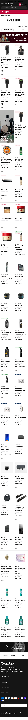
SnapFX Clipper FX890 (19, 60)
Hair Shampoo (5, 388)
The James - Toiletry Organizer (6, 538)
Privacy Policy (4, 712)
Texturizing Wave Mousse (20, 190)
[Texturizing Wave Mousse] (21, 180)
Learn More (20, 1)
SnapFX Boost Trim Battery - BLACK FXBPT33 (21, 94)
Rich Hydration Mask (5, 418)
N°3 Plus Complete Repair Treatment (20, 418)
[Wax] (7, 296)
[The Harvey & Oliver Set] (21, 528)
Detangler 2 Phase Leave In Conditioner (20, 247)
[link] (5, 655)
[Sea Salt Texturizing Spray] (7, 267)
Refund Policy (11, 712)
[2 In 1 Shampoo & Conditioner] (7, 323)
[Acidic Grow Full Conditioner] (7, 620)
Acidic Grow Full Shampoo (20, 630)
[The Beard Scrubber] (7, 498)
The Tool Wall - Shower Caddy (19, 477)
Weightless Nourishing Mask (20, 389)
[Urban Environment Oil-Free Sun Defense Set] (21, 557)
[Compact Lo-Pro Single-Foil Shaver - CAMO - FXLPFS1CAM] (7, 557)
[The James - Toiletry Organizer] (7, 528)
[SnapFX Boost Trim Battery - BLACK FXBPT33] (21, 83)
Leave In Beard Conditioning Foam (20, 333)
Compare (20, 26)
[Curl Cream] (21, 209)
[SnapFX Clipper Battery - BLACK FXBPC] (7, 83)
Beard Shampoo (6, 361)
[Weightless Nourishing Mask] (21, 379)
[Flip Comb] (7, 180)
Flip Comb (4, 189)
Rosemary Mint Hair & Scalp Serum (20, 160)
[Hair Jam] (7, 236)
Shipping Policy (18, 712)
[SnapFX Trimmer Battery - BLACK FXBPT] (7, 50)
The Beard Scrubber (4, 508)
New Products (7, 15)
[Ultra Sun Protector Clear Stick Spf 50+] (7, 437)
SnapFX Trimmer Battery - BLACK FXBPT (6, 61)
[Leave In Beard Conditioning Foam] (21, 323)
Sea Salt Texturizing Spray (6, 277)
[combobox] (14, 7)
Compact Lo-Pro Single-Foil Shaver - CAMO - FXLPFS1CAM (6, 569)
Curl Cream (18, 218)
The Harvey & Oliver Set (19, 538)
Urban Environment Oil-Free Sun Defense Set (20, 569)
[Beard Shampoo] (7, 352)
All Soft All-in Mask (6, 218)
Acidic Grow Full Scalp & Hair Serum (6, 601)
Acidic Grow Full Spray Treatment (20, 601)
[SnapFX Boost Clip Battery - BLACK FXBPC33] (21, 116)
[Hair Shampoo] (7, 379)
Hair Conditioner (20, 361)
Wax (2, 305)
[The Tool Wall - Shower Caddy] (21, 467)
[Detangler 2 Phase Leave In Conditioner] (21, 236)
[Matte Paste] (21, 296)
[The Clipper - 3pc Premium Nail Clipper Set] (21, 498)
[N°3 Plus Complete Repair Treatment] (21, 408)
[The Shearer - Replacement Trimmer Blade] (7, 467)
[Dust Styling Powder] (21, 267)
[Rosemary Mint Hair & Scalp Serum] (21, 150)
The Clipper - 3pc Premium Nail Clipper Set (20, 509)
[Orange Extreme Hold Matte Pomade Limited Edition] (7, 150)
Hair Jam (3, 246)
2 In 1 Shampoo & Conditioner (6, 333)
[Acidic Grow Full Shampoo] (21, 620)
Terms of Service (4, 713)
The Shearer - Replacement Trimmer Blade (5, 478)
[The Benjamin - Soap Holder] (21, 437)
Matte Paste (18, 305)
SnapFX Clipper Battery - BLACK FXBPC (6, 94)
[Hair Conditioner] (21, 352)
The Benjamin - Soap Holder (19, 447)
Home (2, 15)
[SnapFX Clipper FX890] (21, 50)
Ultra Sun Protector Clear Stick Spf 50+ (6, 448)
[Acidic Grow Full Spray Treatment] (21, 591)
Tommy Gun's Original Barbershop (11, 709)
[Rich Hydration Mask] (7, 408)
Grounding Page (12, 713)
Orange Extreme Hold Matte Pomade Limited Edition (6, 161)
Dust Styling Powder (19, 277)
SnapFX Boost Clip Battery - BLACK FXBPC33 (20, 127)
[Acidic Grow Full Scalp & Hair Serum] (7, 591)
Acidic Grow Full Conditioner (6, 630)
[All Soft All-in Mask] (7, 209)
